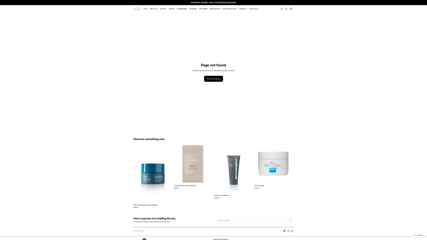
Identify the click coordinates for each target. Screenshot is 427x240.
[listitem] (253, 8)
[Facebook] (284, 230)
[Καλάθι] (291, 8)
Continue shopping (213, 79)
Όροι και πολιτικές (138, 231)
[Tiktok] (292, 230)
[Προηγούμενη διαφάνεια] (134, 2)
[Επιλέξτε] (169, 200)
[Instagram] (288, 230)
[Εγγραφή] (290, 220)
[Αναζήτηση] (281, 8)
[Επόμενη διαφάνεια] (291, 2)
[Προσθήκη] (209, 180)
